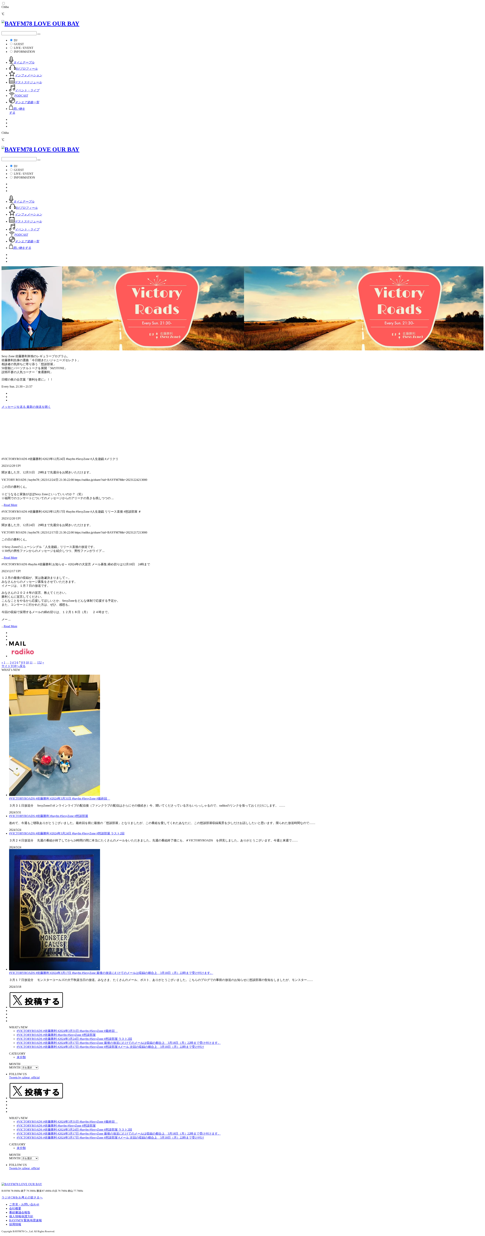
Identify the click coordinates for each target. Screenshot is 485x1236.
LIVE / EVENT (23, 47)
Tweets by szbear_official (24, 1077)
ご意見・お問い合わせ (24, 1204)
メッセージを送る (14, 406)
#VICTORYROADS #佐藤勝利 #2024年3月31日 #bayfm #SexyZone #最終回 (59, 798)
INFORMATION (24, 51)
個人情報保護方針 (21, 1216)
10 (27, 662)
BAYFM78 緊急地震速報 (25, 1220)
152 (39, 662)
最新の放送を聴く (39, 406)
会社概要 (15, 1208)
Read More (10, 505)
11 (31, 662)
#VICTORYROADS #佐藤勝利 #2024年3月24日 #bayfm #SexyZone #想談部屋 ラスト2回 (66, 833)
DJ (15, 40)
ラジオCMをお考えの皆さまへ (22, 1197)
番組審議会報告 (19, 1212)
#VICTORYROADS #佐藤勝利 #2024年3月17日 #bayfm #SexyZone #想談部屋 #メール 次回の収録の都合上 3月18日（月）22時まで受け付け (110, 1046)
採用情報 (15, 1224)
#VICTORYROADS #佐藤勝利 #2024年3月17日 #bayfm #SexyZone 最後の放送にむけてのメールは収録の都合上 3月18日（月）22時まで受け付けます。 (111, 972)
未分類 (21, 1057)
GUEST (19, 44)
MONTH (14, 1067)
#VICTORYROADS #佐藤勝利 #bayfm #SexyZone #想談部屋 (48, 816)
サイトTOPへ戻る (14, 666)
